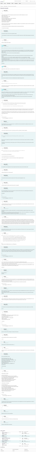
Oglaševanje (2, 450)
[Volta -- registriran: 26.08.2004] (2, 348)
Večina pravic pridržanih (15, 449)
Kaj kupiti (5, 434)
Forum (5, 3)
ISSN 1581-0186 (26, 450)
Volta (4, 347)
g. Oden (5, 216)
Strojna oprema (6, 439)
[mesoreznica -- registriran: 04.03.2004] (2, 31)
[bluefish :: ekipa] (2, 46)
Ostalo (20, 3)
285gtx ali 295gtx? (4, 432)
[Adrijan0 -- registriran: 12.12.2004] (2, 40)
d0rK (4, 421)
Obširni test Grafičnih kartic (6, 438)
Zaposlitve (16, 3)
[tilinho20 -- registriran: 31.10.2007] (2, 270)
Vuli (4, 207)
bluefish (5, 45)
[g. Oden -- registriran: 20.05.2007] (2, 217)
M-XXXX (5, 80)
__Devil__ (25, 435)
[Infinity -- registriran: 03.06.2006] (2, 371)
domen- (5, 276)
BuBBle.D (25, 432)
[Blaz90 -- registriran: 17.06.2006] (2, 233)
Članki (12, 3)
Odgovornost (26, 449)
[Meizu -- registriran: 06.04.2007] (2, 399)
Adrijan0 (5, 39)
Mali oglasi (8, 3)
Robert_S (5, 121)
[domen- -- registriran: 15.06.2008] (2, 277)
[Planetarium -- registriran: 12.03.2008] (2, 227)
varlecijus (3, 441)
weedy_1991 (5, 10)
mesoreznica (6, 30)
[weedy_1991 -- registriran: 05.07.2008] (2, 11)
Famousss (3, 436)
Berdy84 (3, 433)
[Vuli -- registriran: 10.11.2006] (2, 208)
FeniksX (5, 259)
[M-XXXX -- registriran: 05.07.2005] (2, 81)
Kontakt (13, 450)
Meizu (5, 398)
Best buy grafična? (5, 440)
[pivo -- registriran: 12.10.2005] (2, 342)
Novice (2, 3)
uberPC (3, 435)
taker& (2, 444)
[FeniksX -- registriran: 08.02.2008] (2, 260)
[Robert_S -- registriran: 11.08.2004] (2, 122)
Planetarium (5, 226)
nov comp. (3, 443)
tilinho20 (5, 270)
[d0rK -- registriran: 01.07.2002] (2, 422)
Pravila (1, 449)
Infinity (5, 370)
